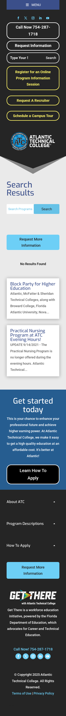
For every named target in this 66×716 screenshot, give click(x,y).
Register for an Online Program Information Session (33, 78)
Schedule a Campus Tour (33, 116)
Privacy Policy (44, 693)
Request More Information (30, 242)
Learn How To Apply (33, 474)
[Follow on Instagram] (33, 18)
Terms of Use (21, 693)
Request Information (33, 45)
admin (12, 705)
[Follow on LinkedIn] (40, 18)
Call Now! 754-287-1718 (33, 649)
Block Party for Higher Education (32, 286)
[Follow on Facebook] (18, 18)
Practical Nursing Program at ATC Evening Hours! (27, 335)
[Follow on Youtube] (48, 18)
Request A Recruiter (33, 100)
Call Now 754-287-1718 (33, 30)
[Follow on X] (26, 18)
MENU (36, 5)
